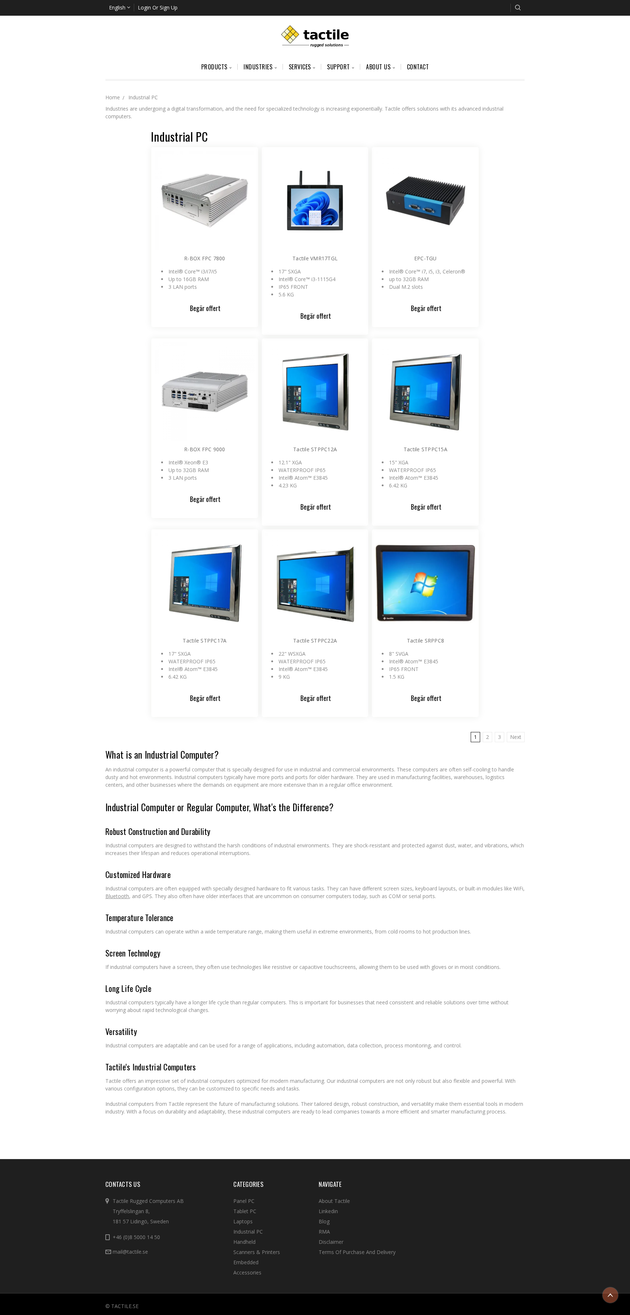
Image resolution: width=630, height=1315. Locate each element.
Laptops (243, 1221)
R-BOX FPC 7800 (204, 258)
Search (518, 8)
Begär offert (205, 308)
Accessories (247, 1272)
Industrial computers (129, 845)
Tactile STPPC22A (315, 640)
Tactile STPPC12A (315, 449)
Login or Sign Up (158, 7)
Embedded (245, 1262)
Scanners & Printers (256, 1252)
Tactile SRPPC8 (425, 640)
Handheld (244, 1241)
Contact (418, 66)
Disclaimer (331, 1241)
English (118, 7)
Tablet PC (244, 1211)
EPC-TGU (425, 258)
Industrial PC (248, 1231)
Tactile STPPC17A (204, 640)
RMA (324, 1231)
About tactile (334, 1200)
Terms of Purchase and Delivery (357, 1252)
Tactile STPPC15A (425, 449)
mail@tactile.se (130, 1251)
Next (515, 736)
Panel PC (243, 1200)
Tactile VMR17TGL (315, 258)
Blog (324, 1221)
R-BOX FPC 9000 (204, 449)
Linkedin (328, 1211)
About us (379, 66)
